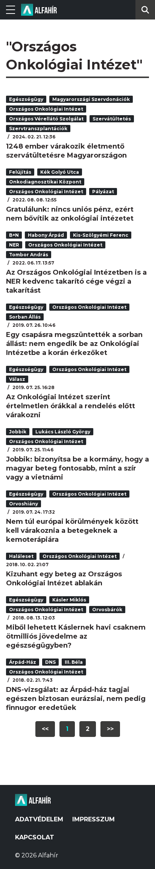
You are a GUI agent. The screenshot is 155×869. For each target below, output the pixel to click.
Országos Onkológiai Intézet (46, 109)
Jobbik (17, 431)
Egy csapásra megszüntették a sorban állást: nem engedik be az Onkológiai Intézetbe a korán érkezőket (74, 344)
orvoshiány (23, 504)
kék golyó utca (59, 172)
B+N (14, 235)
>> (110, 728)
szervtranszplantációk (38, 128)
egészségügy (26, 99)
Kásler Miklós (69, 600)
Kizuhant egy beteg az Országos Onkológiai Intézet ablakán (64, 578)
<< (45, 728)
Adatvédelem (39, 819)
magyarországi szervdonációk (91, 99)
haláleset (21, 556)
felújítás (20, 172)
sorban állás (25, 317)
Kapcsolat (34, 837)
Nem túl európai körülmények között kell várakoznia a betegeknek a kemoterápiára (72, 530)
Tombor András (28, 254)
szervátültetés (112, 119)
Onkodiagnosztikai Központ (45, 182)
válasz (17, 379)
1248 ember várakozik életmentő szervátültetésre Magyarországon (66, 150)
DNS (50, 662)
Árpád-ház (22, 662)
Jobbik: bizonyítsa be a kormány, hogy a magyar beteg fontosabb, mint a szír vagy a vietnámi (77, 468)
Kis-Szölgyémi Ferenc (100, 235)
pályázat (103, 191)
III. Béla (74, 662)
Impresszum (93, 819)
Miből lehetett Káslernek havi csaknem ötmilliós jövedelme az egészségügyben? (76, 636)
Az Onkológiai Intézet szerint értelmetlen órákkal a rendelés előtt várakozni (70, 406)
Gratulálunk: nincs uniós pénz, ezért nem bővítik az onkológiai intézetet (70, 214)
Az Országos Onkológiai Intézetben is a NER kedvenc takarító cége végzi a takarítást (76, 281)
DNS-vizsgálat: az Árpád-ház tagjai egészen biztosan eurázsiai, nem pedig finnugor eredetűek (76, 699)
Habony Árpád (46, 235)
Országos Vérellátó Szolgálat (46, 119)
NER (14, 245)
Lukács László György (62, 431)
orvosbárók (107, 609)
